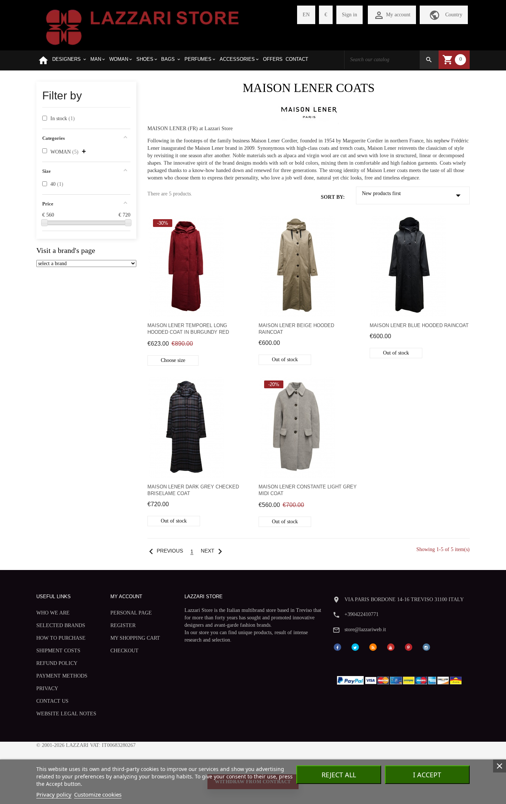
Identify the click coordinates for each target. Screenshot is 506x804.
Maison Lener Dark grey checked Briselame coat (193, 490)
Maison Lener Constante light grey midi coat (308, 490)
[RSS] (373, 646)
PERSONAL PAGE (131, 613)
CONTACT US (52, 701)
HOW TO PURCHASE (61, 638)
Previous (164, 551)
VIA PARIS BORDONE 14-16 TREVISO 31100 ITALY (404, 599)
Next (213, 551)
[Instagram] (426, 646)
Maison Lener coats (308, 88)
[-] (44, 222)
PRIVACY (47, 688)
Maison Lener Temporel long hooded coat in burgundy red (188, 329)
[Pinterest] (408, 646)
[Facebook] (337, 646)
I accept (427, 774)
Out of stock (285, 359)
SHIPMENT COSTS (58, 650)
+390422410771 (361, 614)
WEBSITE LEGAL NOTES (66, 713)
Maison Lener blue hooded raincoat (419, 325)
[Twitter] (355, 646)
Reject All (339, 774)
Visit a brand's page (65, 250)
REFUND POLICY (56, 663)
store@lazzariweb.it (365, 629)
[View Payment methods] (401, 678)
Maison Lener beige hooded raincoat (296, 329)
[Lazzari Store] (142, 26)
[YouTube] (391, 646)
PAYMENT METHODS (61, 676)
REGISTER (123, 625)
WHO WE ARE (53, 613)
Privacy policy (53, 794)
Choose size (173, 360)
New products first (413, 195)
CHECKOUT (124, 650)
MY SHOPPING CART (135, 638)
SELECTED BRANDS (60, 625)
